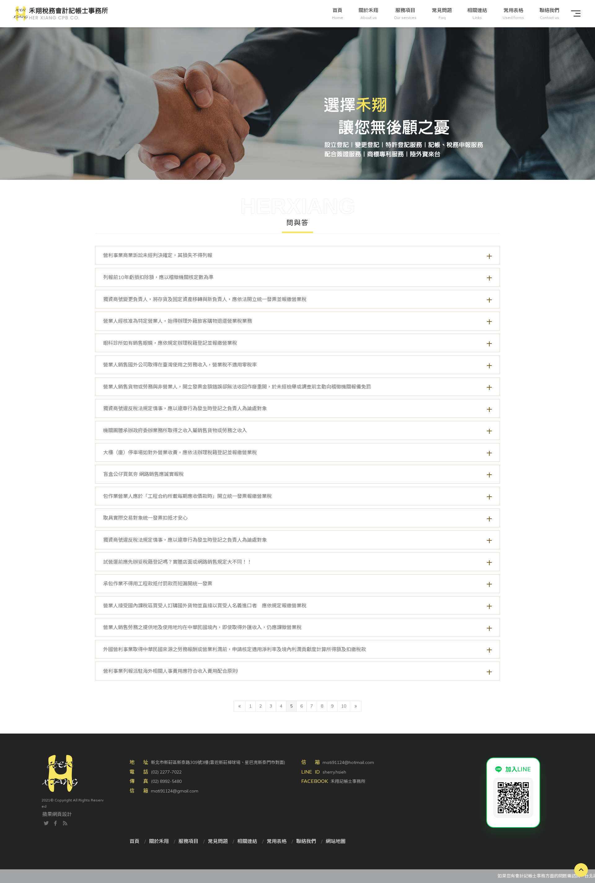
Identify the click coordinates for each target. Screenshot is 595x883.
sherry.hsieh (334, 772)
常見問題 (218, 841)
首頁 (134, 841)
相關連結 (247, 841)
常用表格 (277, 841)
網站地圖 (336, 841)
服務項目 (188, 841)
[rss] (65, 822)
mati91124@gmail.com (174, 791)
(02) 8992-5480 (166, 781)
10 (343, 706)
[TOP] (581, 870)
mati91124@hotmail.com (348, 762)
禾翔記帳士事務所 (348, 781)
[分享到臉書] (55, 822)
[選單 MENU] (576, 13)
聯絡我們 (306, 841)
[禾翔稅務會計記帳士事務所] (60, 13)
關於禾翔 (159, 841)
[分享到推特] (46, 822)
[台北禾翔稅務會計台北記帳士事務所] (297, 90)
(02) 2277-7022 (166, 772)
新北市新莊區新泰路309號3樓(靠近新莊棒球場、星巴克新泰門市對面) (218, 762)
